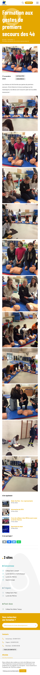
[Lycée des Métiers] (4, 577)
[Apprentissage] (4, 580)
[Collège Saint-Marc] (4, 592)
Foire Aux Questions (7, 657)
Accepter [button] (22, 670)
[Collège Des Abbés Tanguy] (4, 609)
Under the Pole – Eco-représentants (22, 501)
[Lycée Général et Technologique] (4, 573)
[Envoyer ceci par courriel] (4, 541)
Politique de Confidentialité (11, 671)
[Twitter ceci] (14, 541)
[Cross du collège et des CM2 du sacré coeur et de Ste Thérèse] (5, 520)
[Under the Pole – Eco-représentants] (5, 503)
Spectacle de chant (17, 526)
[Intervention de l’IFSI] (5, 511)
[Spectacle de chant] (5, 529)
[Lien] (4, 3)
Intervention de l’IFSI (17, 509)
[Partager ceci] (9, 541)
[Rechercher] (23, 3)
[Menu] (37, 2)
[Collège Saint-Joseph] (4, 570)
